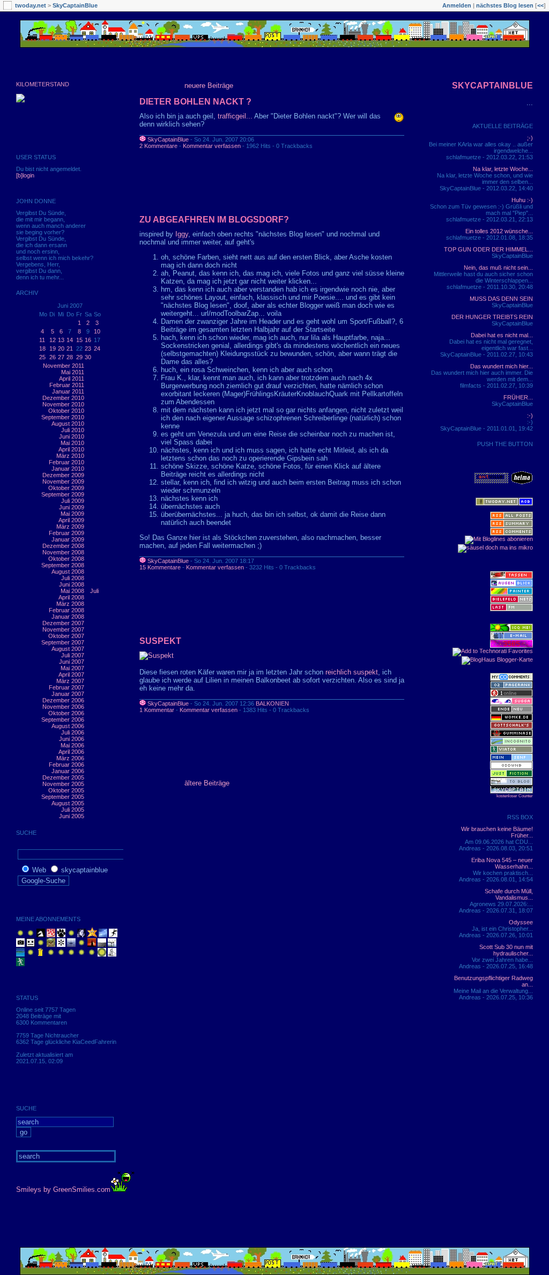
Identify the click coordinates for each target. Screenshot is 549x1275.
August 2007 (67, 649)
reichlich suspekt (351, 672)
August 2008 (67, 571)
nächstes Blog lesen (504, 5)
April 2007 (71, 674)
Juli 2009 (72, 501)
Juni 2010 (71, 436)
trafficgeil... (235, 116)
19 (52, 348)
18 (42, 348)
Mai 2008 (72, 591)
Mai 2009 (72, 513)
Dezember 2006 (63, 700)
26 (52, 357)
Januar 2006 (67, 771)
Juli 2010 (72, 430)
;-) (530, 138)
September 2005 (62, 797)
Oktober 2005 (66, 790)
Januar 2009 (67, 539)
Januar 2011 (68, 391)
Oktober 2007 (66, 636)
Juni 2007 (71, 661)
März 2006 (70, 758)
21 (69, 348)
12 (52, 340)
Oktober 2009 (66, 488)
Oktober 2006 (66, 713)
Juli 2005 (72, 809)
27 (61, 357)
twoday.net (30, 5)
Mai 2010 (72, 443)
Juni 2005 (71, 816)
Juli (94, 591)
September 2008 (62, 565)
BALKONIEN (272, 703)
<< (540, 5)
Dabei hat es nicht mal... (502, 335)
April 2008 (71, 597)
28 (69, 357)
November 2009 (63, 481)
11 (42, 340)
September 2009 (62, 494)
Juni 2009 (71, 507)
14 (69, 340)
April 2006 (71, 751)
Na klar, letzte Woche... (503, 169)
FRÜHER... (518, 397)
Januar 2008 (67, 616)
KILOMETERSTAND (42, 84)
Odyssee (521, 922)
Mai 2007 (72, 668)
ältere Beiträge (206, 783)
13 (61, 340)
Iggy (181, 234)
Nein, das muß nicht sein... (498, 267)
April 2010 (71, 449)
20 (61, 348)
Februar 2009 (66, 533)
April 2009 (71, 520)
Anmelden (456, 5)
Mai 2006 (72, 745)
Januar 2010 (67, 468)
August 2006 (67, 726)
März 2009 (70, 526)
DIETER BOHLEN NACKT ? (195, 101)
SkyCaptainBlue (75, 5)
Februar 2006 (66, 764)
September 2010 (62, 417)
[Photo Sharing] (156, 655)
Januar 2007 (67, 694)
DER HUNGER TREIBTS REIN (492, 317)
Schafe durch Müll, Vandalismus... (509, 894)
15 (79, 340)
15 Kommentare (160, 567)
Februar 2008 (66, 610)
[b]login (25, 175)
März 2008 (70, 604)
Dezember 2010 (63, 398)
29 (79, 357)
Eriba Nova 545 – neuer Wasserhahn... (502, 863)
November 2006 (63, 706)
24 (97, 348)
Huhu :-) (522, 200)
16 (88, 340)
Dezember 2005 (63, 777)
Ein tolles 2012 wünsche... (499, 231)
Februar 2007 (66, 687)
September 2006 (62, 719)
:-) (530, 415)
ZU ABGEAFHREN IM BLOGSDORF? (214, 219)
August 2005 (67, 803)
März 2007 (70, 681)
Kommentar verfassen (212, 146)
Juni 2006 (71, 739)
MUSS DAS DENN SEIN (501, 298)
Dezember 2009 (63, 475)
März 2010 (70, 456)
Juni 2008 (71, 584)
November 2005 (63, 784)
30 (88, 357)
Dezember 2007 (63, 623)
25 (42, 357)
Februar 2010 (66, 462)
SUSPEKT (160, 641)
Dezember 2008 (63, 546)
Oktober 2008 (66, 558)
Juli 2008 (72, 578)
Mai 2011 (72, 372)
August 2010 (67, 423)
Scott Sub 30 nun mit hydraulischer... (506, 950)
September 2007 (62, 642)
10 (97, 331)
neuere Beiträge (208, 85)
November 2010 (63, 404)
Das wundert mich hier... (501, 366)
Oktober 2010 (66, 410)
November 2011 (63, 365)
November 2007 (63, 629)
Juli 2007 (72, 655)
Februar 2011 (66, 385)
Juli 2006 (72, 732)
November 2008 (63, 552)
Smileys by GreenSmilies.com (63, 1189)
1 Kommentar (156, 710)
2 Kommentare (158, 146)
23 (88, 348)
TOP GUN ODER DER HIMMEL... (488, 249)
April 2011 (71, 378)
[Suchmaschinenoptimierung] (511, 687)
